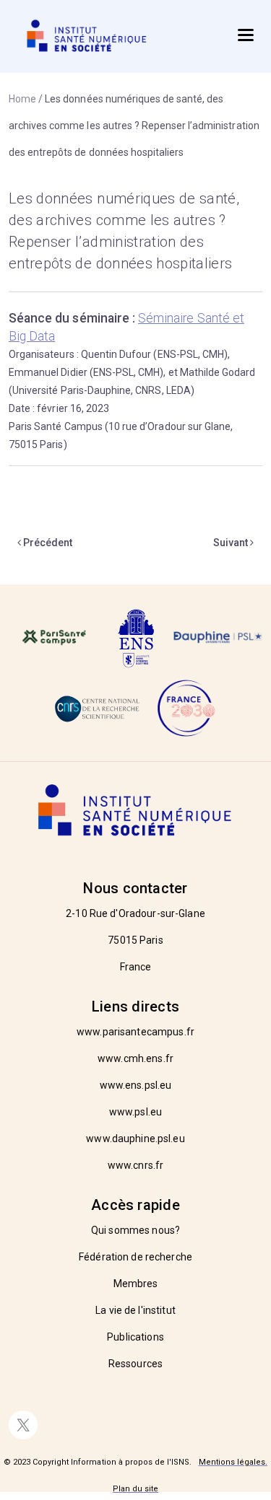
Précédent (46, 542)
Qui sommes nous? (135, 1230)
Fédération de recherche (135, 1257)
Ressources (135, 1363)
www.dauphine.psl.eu (135, 1138)
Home (22, 99)
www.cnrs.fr (135, 1165)
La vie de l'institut (135, 1310)
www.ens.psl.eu (136, 1085)
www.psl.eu (135, 1112)
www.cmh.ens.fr (135, 1058)
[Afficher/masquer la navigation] (245, 35)
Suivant (231, 542)
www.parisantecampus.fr (135, 1032)
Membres (135, 1283)
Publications (135, 1337)
